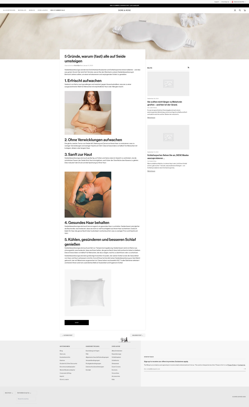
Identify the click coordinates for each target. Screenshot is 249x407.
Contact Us (241, 365)
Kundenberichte (65, 357)
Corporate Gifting (65, 373)
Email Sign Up (225, 1)
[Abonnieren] (244, 368)
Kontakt (88, 370)
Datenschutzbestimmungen (95, 367)
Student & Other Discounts (68, 363)
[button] (10, 10)
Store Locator (64, 379)
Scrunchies (115, 373)
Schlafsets (115, 360)
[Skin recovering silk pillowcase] (88, 113)
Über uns (62, 354)
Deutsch (8, 393)
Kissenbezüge (116, 354)
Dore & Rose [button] (116, 346)
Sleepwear (115, 363)
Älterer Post (67, 335)
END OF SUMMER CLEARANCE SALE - (124, 5)
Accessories (116, 376)
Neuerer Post (137, 335)
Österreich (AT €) (23, 393)
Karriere (62, 360)
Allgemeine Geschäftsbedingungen (97, 357)
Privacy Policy (232, 365)
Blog (61, 351)
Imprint (62, 376)
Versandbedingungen (93, 360)
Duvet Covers (116, 367)
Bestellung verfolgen (92, 351)
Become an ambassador (67, 367)
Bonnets (114, 370)
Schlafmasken (116, 357)
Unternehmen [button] (65, 346)
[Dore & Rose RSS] (188, 67)
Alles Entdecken (117, 351)
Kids (113, 379)
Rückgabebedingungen (93, 363)
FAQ (87, 354)
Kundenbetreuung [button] (92, 346)
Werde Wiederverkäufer (67, 370)
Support (216, 1)
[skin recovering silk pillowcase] (88, 293)
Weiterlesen (151, 117)
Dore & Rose (238, 396)
